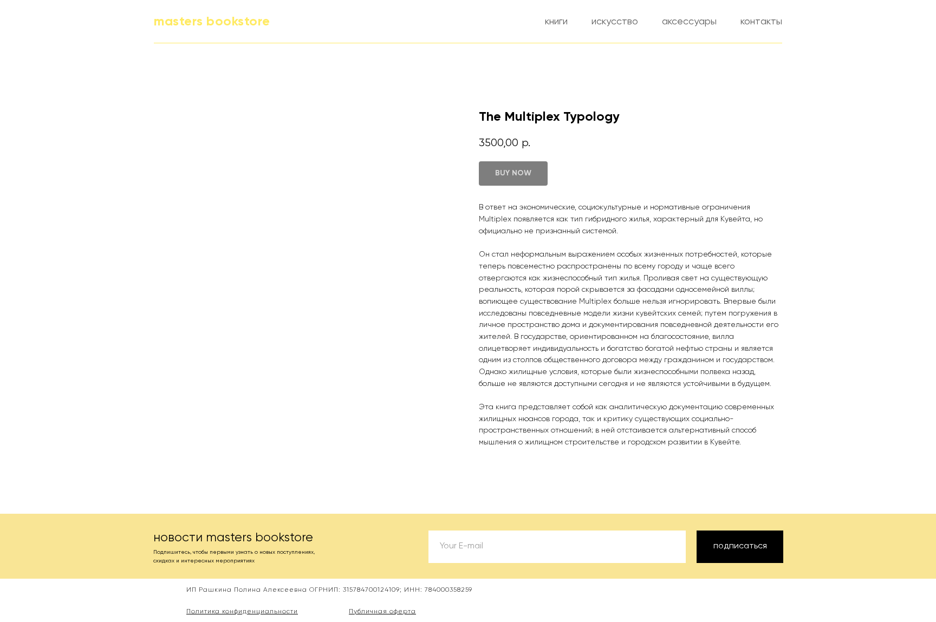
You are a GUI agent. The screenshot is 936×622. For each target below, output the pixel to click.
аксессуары (689, 22)
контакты (761, 22)
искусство (615, 22)
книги (556, 22)
